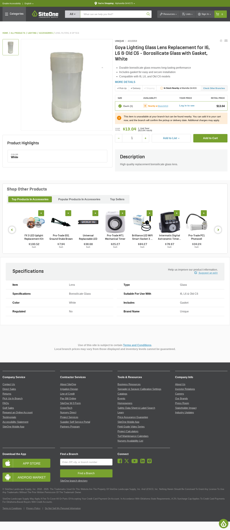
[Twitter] (127, 462)
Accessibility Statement (15, 422)
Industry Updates (184, 412)
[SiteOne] (45, 17)
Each (128, 106)
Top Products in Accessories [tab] (30, 199)
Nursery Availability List (130, 440)
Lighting (32, 33)
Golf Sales (8, 408)
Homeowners (125, 403)
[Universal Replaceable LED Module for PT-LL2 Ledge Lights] (88, 222)
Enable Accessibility (12, 3)
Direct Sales (9, 389)
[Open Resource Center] (223, 523)
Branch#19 (163, 106)
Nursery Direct (68, 412)
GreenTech (66, 408)
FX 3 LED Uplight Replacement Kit (34, 237)
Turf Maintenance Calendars (133, 436)
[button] (29, 3)
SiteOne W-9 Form (70, 403)
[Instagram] (150, 462)
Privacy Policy (33, 508)
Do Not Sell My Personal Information (63, 508)
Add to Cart (210, 138)
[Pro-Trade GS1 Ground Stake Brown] (61, 222)
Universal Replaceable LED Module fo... (88, 237)
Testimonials (9, 417)
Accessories (46, 33)
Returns (7, 393)
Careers (179, 393)
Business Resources (129, 384)
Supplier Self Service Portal (75, 422)
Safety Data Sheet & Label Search (136, 408)
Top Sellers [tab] (117, 199)
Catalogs (122, 393)
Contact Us (9, 384)
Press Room (182, 403)
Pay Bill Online (68, 398)
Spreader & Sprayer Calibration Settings (139, 389)
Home (5, 33)
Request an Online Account (17, 412)
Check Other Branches (214, 88)
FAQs (6, 403)
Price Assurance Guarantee (133, 417)
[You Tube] (135, 462)
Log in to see (186, 105)
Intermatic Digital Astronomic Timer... (169, 237)
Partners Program (70, 426)
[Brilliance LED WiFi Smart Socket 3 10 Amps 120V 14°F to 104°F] (142, 222)
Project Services (69, 417)
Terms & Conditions (12, 508)
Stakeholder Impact (185, 408)
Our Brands (181, 398)
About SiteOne (68, 384)
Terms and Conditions (137, 345)
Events (121, 398)
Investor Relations (185, 389)
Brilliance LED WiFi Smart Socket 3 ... (142, 237)
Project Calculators (128, 431)
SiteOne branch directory (74, 480)
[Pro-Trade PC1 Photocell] (196, 222)
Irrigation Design (69, 389)
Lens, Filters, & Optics (67, 33)
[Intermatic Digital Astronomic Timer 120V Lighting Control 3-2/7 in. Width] (169, 222)
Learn (121, 412)
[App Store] (29, 463)
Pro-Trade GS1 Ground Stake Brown (61, 237)
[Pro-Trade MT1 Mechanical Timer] (115, 222)
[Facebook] (121, 462)
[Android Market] (29, 477)
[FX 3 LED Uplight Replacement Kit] (34, 222)
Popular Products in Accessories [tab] (79, 199)
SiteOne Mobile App (13, 426)
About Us (180, 384)
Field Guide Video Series (131, 426)
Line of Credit (67, 393)
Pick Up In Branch (13, 398)
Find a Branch (69, 454)
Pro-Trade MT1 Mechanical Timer (115, 237)
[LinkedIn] (143, 462)
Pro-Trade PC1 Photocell (196, 237)
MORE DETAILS (125, 82)
